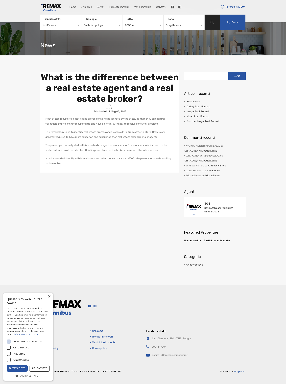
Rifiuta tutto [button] (39, 368)
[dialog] (28, 337)
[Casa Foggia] (50, 9)
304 (207, 203)
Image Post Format (198, 111)
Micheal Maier (212, 175)
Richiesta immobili (119, 6)
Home (72, 6)
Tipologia (91, 19)
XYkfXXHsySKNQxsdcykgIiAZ (200, 150)
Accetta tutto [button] (17, 368)
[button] (28, 375)
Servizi (100, 6)
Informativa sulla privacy (26, 334)
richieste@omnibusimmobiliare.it (170, 355)
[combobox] (60, 26)
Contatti (161, 6)
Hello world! (193, 101)
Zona (171, 19)
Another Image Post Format (203, 121)
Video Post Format (198, 116)
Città (130, 19)
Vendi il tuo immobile (104, 342)
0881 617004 (211, 211)
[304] (194, 213)
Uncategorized (194, 264)
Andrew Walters (217, 165)
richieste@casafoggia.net (218, 207)
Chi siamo (86, 6)
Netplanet (240, 371)
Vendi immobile (142, 6)
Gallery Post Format (198, 106)
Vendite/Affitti (53, 19)
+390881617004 (235, 6)
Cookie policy (99, 348)
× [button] (49, 296)
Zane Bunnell (212, 170)
